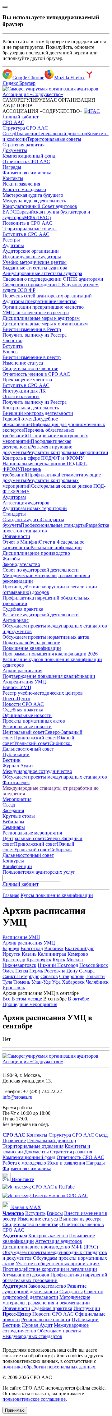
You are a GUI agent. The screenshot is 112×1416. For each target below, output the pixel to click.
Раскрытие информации (56, 547)
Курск (59, 959)
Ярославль (13, 987)
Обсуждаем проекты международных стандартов (54, 776)
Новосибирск (93, 965)
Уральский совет (31, 743)
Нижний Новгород (58, 965)
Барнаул (10, 948)
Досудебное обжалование (30, 421)
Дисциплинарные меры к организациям (45, 323)
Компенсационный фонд (28, 156)
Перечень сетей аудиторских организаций (47, 295)
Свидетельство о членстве (30, 368)
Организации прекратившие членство (43, 307)
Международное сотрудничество (37, 771)
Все (6, 998)
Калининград (52, 954)
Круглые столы (18, 816)
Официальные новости (27, 715)
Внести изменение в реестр (31, 357)
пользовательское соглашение (34, 1399)
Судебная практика (22, 609)
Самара (87, 970)
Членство (12, 340)
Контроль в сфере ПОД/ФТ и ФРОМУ (43, 458)
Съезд (8, 133)
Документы (14, 150)
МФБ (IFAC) (37, 217)
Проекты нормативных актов (33, 721)
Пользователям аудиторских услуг (38, 872)
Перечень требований (21, 472)
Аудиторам (14, 497)
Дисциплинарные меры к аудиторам (41, 318)
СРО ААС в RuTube (53, 1186)
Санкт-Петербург (20, 976)
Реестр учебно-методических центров (42, 693)
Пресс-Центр (16, 698)
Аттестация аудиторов (25, 502)
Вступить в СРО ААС (25, 234)
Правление (26, 133)
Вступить (12, 346)
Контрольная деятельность (30, 407)
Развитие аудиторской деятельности (40, 614)
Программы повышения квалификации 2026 (50, 653)
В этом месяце (27, 998)
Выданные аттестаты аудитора (34, 267)
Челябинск (97, 982)
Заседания (13, 810)
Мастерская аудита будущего (32, 195)
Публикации (16, 754)
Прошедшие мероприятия (29, 1004)
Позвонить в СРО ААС (27, 223)
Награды (11, 167)
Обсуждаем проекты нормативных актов (46, 637)
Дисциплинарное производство (36, 553)
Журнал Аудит (17, 765)
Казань (29, 954)
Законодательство (21, 564)
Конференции (17, 866)
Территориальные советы (54, 139)
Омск (8, 970)
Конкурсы (13, 860)
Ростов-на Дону (61, 970)
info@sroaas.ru (17, 1097)
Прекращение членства (27, 379)
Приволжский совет (35, 737)
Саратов (49, 976)
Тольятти (95, 976)
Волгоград (32, 948)
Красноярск (38, 959)
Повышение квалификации (31, 648)
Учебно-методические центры (34, 262)
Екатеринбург (79, 948)
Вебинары (13, 821)
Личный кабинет (20, 116)
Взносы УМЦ (16, 687)
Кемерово (78, 954)
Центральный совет (23, 732)
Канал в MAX (25, 1207)
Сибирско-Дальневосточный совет (37, 746)
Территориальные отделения (32, 1146)
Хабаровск (73, 982)
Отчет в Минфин (20, 542)
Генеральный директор (62, 133)
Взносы (10, 351)
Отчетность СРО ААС (26, 161)
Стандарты (14, 514)
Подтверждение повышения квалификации (48, 676)
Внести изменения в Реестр (31, 329)
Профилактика (43, 474)
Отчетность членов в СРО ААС (36, 374)
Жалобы (11, 558)
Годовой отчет (17, 418)
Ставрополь (71, 976)
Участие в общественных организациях (58, 1263)
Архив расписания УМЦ (28, 942)
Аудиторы (13, 245)
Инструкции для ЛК (24, 390)
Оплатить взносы (21, 396)
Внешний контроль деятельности (37, 413)
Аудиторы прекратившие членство (39, 301)
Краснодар (13, 959)
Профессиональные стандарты (53, 525)
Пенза (21, 970)
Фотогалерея (16, 782)
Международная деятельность (34, 200)
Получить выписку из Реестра (34, 335)
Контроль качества (48, 1235)
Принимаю (15, 1410)
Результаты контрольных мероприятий (67, 452)
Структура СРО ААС (25, 128)
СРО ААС (13, 122)
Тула (7, 982)
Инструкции (86, 1308)
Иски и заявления (21, 183)
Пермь (36, 970)
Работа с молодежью (24, 189)
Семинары (13, 827)
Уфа (56, 982)
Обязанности (16, 536)
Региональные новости (27, 726)
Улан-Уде (41, 982)
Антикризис (15, 620)
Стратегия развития (23, 144)
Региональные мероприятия (32, 832)
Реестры (11, 239)
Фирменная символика (26, 172)
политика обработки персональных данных (48, 1366)
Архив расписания (22, 670)
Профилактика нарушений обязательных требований (54, 1277)
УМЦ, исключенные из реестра (35, 312)
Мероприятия (16, 799)
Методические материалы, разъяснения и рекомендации (46, 1299)
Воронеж (53, 948)
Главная (10, 895)
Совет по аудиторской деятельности (40, 569)
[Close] (4, 7)
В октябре (78, 998)
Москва (75, 959)
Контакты (12, 178)
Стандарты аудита (21, 519)
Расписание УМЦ (21, 937)
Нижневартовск (19, 965)
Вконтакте (22, 1179)
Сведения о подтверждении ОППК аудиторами (52, 279)
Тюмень (21, 982)
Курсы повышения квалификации (57, 895)
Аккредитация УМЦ (24, 681)
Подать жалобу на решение (31, 642)
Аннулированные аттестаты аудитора (42, 273)
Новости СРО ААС (23, 704)
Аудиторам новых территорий (34, 508)
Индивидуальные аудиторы (31, 256)
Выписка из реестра (80, 1218)
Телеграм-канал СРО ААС (59, 1195)
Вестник (11, 760)
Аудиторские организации (30, 251)
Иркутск (11, 954)
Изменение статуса (22, 362)
